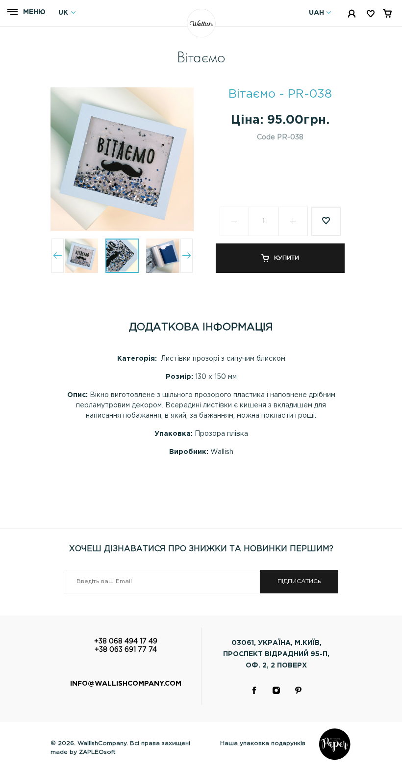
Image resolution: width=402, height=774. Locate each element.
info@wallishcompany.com (125, 684)
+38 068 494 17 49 (125, 641)
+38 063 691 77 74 (126, 650)
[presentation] (57, 256)
